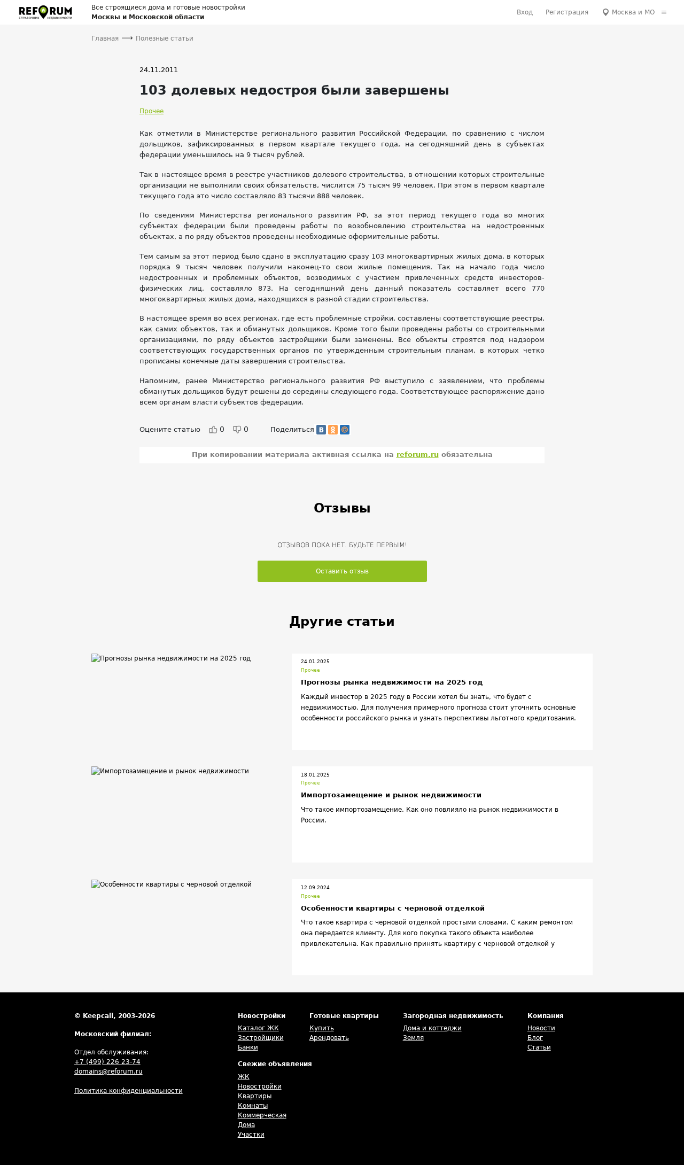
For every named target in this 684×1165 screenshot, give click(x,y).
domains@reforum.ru (108, 1071)
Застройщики (261, 1038)
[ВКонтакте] (321, 429)
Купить (321, 1028)
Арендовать (329, 1038)
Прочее (151, 111)
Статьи (539, 1047)
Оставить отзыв (342, 571)
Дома (246, 1125)
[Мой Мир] (344, 429)
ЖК (244, 1077)
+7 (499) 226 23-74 (107, 1062)
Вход (525, 12)
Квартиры (254, 1096)
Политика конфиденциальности (128, 1090)
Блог (535, 1038)
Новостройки (260, 1086)
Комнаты (253, 1105)
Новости (541, 1028)
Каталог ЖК (258, 1028)
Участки (251, 1134)
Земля (413, 1038)
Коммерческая (262, 1115)
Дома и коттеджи (432, 1028)
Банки (248, 1047)
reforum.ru (418, 455)
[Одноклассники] (333, 429)
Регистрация (567, 12)
